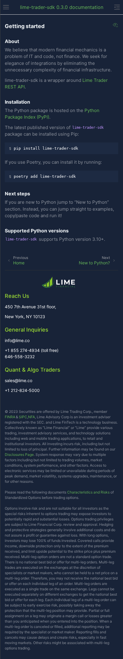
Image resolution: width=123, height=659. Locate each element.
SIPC (23, 417)
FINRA (10, 417)
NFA (31, 417)
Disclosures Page (19, 454)
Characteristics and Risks (88, 492)
